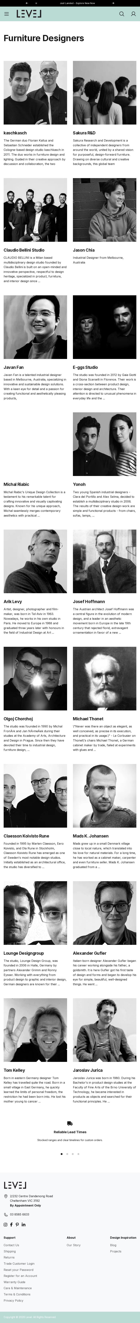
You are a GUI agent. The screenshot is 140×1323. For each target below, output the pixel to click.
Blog (113, 1245)
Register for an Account (20, 1276)
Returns (9, 1257)
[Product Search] (122, 14)
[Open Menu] (6, 14)
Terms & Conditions (17, 1294)
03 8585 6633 (19, 1214)
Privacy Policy (13, 1300)
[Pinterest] (17, 1224)
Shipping (10, 1251)
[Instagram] (5, 1224)
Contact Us (11, 1245)
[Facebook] (11, 1224)
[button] (113, 3)
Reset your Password (18, 1270)
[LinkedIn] (23, 1224)
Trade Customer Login (19, 1263)
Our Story (74, 1245)
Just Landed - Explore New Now (70, 3)
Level (29, 1317)
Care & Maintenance (18, 1288)
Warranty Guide (14, 1282)
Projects (115, 1251)
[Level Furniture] (29, 14)
